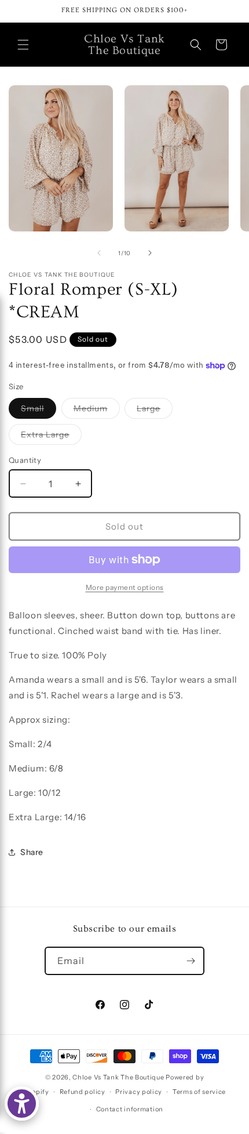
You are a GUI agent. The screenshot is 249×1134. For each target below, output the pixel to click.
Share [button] (31, 852)
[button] (23, 44)
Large (155, 411)
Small (38, 411)
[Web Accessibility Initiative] (21, 1103)
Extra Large (51, 437)
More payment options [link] (125, 587)
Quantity (25, 460)
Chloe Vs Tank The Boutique (118, 1077)
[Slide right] (150, 253)
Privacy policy (138, 1092)
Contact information (129, 1109)
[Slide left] (99, 253)
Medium (97, 411)
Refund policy (82, 1092)
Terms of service (199, 1092)
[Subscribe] (190, 961)
